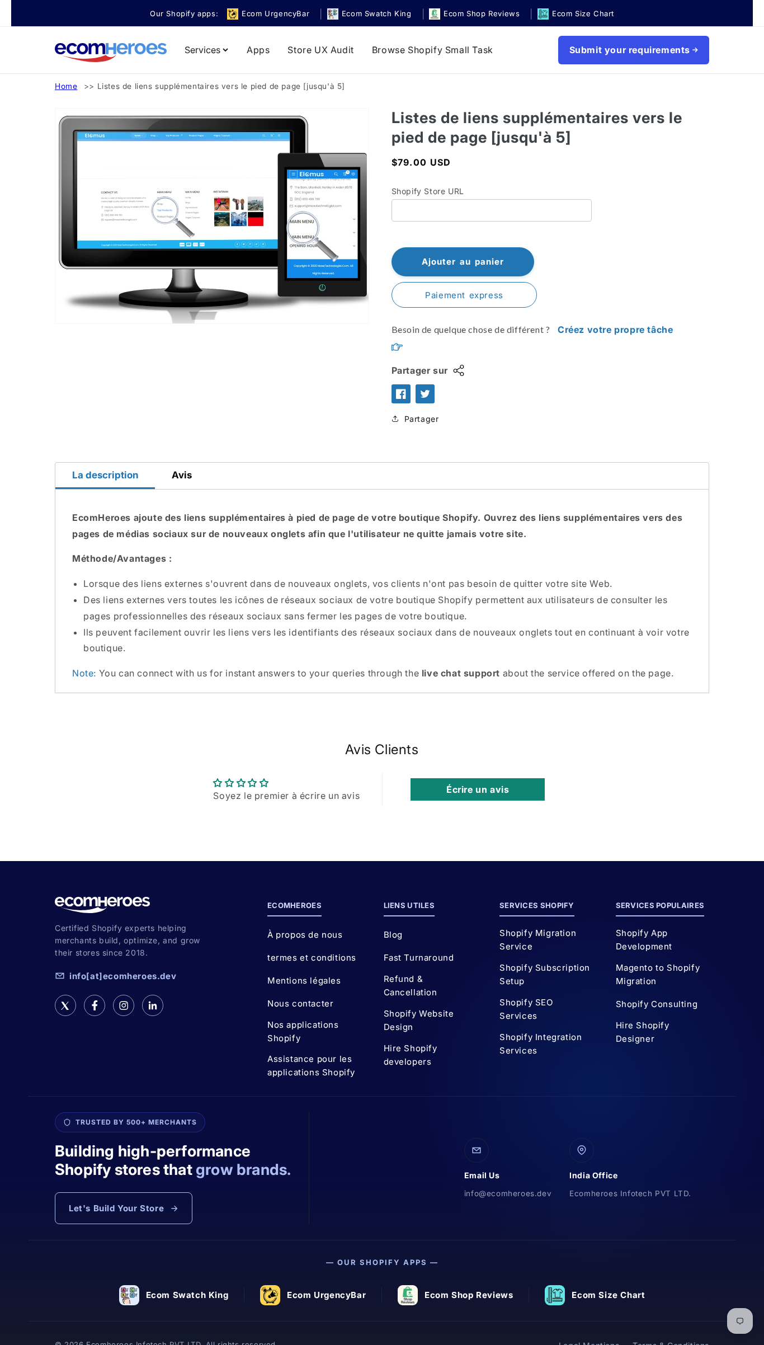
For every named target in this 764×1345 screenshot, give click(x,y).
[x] (65, 1005)
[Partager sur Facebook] (401, 393)
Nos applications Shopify (303, 1031)
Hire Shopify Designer (642, 1032)
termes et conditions (311, 957)
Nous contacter (300, 1003)
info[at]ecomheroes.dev (122, 976)
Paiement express (464, 295)
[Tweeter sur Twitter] (425, 393)
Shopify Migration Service (537, 940)
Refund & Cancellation (410, 986)
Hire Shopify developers (410, 1055)
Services (202, 49)
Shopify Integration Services (540, 1044)
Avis (182, 475)
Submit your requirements (629, 49)
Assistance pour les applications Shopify (311, 1066)
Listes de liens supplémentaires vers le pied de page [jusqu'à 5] (221, 86)
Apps (258, 49)
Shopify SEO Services (526, 1009)
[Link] (152, 1005)
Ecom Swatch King (187, 1295)
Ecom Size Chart (608, 1295)
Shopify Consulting (657, 1004)
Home (66, 86)
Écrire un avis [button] (477, 789)
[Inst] (123, 1005)
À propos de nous (305, 934)
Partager (421, 419)
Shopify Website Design (419, 1020)
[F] (94, 1005)
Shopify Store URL (428, 191)
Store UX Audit (320, 49)
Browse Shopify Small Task (432, 49)
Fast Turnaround (419, 957)
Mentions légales (304, 980)
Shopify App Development (644, 940)
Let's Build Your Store (116, 1208)
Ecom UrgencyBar (326, 1295)
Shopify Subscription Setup (544, 974)
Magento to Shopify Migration (658, 974)
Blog (393, 934)
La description (105, 475)
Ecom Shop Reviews (469, 1295)
